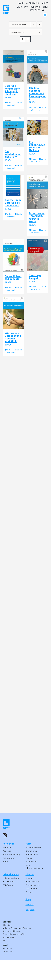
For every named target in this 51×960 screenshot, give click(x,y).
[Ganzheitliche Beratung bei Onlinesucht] (13, 185)
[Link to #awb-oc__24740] (45, 15)
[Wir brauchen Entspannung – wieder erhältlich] (13, 313)
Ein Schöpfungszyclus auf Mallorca (37, 146)
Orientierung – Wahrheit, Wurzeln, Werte (37, 217)
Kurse (28, 843)
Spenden (30, 909)
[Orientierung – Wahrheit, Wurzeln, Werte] (37, 192)
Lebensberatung (11, 874)
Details (19, 102)
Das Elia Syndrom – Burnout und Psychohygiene (37, 93)
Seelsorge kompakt (35, 277)
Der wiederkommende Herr (13, 154)
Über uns (30, 874)
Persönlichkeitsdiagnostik (13, 277)
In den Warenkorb (10, 103)
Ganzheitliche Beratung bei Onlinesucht (13, 202)
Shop (28, 899)
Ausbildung (8, 843)
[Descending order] (39, 24)
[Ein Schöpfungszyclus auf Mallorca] (37, 127)
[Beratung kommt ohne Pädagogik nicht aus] (13, 66)
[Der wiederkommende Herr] (13, 132)
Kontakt (30, 904)
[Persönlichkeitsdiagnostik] (13, 255)
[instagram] (5, 835)
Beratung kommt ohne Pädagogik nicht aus (12, 90)
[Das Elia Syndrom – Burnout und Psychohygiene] (37, 67)
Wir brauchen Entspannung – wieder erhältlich (13, 337)
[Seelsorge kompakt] (37, 255)
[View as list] (27, 39)
